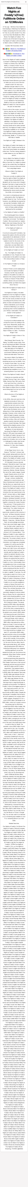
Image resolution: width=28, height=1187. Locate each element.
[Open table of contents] (25, 1)
